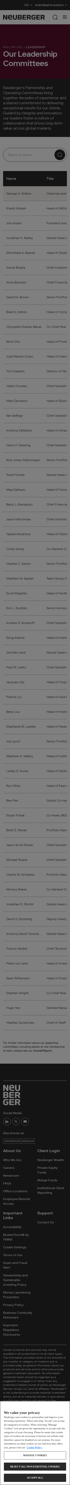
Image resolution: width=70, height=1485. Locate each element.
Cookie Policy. (34, 1447)
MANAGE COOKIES (35, 1455)
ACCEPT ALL (35, 1477)
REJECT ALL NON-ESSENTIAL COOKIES (35, 1466)
